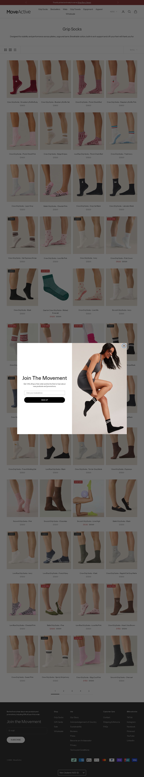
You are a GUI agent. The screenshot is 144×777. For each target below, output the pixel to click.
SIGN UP (44, 400)
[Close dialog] (124, 346)
